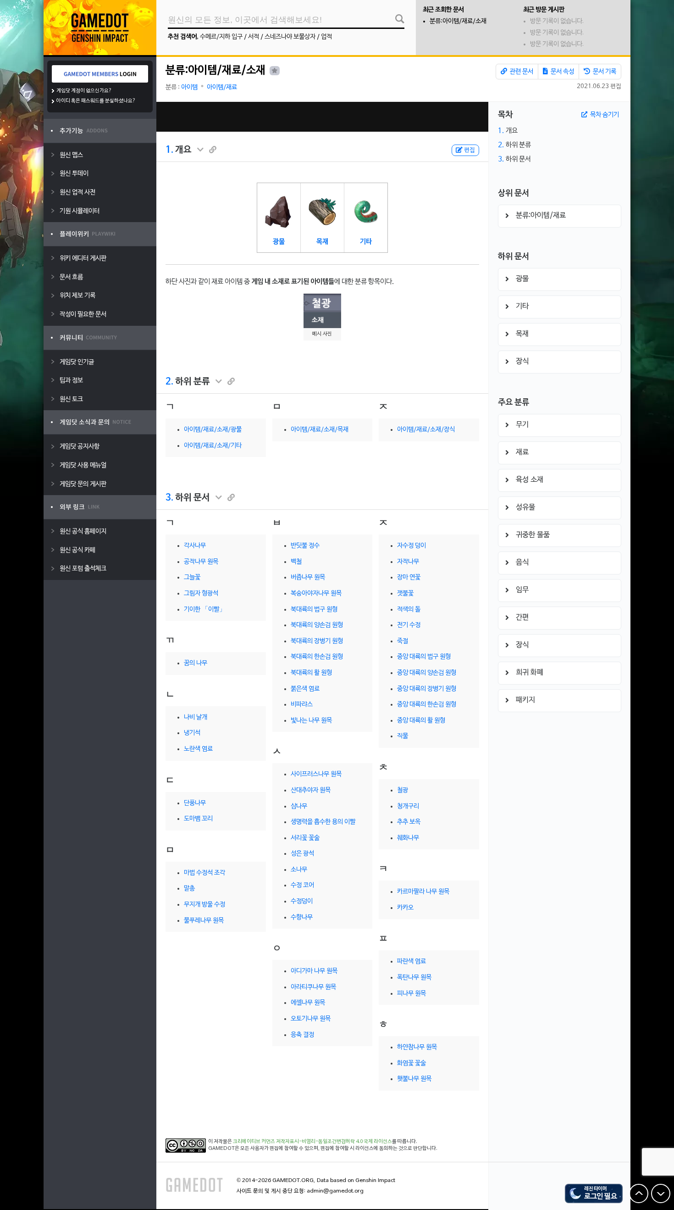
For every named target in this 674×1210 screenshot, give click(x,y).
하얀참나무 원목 (417, 1047)
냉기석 (192, 733)
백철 (296, 561)
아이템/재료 (222, 87)
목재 (322, 241)
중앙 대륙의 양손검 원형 (426, 672)
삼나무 (299, 806)
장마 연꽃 (408, 577)
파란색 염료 (411, 961)
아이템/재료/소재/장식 (426, 429)
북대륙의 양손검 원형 (317, 625)
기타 (366, 241)
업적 (326, 36)
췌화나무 (408, 838)
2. (169, 382)
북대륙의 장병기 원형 (317, 641)
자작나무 (408, 561)
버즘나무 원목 (308, 577)
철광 (402, 790)
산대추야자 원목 (311, 790)
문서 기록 (603, 71)
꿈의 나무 (195, 663)
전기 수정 (408, 625)
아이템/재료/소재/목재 (319, 429)
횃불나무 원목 (414, 1079)
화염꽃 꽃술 (411, 1063)
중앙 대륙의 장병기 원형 (426, 689)
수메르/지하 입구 (221, 36)
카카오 (405, 907)
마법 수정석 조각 (204, 873)
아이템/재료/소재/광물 (213, 429)
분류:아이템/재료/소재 (458, 21)
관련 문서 (520, 71)
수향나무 (302, 917)
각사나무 (195, 545)
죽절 (402, 641)
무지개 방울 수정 (204, 904)
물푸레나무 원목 (204, 920)
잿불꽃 (405, 593)
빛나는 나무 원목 (311, 720)
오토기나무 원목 (311, 1018)
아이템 (189, 87)
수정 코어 (302, 885)
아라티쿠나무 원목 (313, 987)
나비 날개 (195, 717)
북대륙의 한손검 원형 (317, 656)
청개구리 (408, 806)
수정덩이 (302, 901)
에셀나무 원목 (308, 1002)
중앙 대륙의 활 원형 (421, 720)
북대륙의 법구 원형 (314, 609)
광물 (279, 241)
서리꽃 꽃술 (305, 838)
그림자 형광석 (201, 593)
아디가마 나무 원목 (314, 971)
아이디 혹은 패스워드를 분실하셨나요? (96, 101)
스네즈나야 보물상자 (290, 36)
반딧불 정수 (305, 545)
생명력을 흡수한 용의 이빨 (323, 822)
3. (169, 498)
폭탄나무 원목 (414, 977)
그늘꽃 (192, 577)
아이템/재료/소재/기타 (213, 445)
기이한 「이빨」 (205, 609)
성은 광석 (302, 853)
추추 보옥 (408, 822)
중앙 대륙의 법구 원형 (424, 656)
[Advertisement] (322, 117)
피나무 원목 (411, 993)
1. (169, 150)
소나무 (299, 869)
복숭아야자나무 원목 (316, 593)
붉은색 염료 (305, 689)
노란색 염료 (198, 749)
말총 (189, 888)
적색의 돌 (408, 609)
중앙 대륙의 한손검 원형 (426, 704)
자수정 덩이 (411, 545)
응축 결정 (302, 1035)
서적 (253, 36)
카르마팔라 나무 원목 (423, 891)
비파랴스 (302, 704)
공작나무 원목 (201, 561)
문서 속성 (561, 71)
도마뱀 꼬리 (198, 818)
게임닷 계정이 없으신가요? (84, 91)
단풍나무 (195, 803)
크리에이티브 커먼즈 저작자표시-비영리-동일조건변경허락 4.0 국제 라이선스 (312, 1141)
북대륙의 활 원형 (311, 672)
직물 (402, 736)
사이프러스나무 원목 (316, 774)
